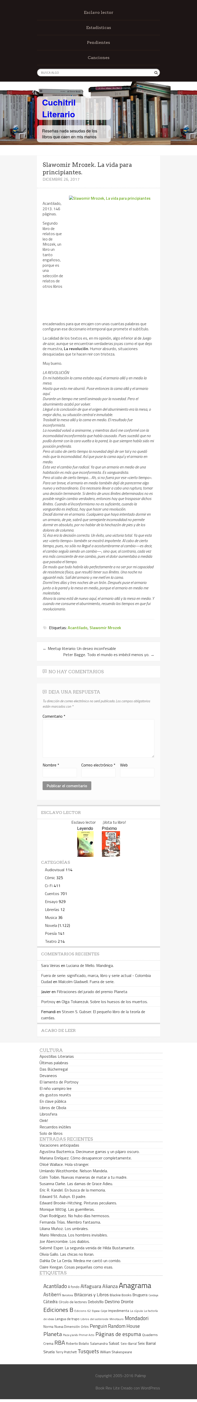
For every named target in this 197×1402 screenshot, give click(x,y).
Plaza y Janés (70, 1335)
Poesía (51, 933)
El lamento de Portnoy (59, 1082)
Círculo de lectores (73, 1301)
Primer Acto (86, 1335)
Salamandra (99, 1343)
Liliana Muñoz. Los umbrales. (64, 1228)
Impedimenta (118, 1310)
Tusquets (88, 1351)
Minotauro (117, 1319)
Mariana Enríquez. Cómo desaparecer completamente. (86, 1158)
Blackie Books (121, 1295)
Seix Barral (147, 1343)
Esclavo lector (98, 12)
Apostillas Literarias (57, 1056)
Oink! (44, 1120)
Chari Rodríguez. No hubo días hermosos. (75, 1216)
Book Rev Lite (107, 1388)
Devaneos (48, 1075)
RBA (59, 1342)
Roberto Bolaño (77, 1343)
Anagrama (135, 1285)
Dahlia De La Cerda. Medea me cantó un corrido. (80, 1260)
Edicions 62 (82, 1310)
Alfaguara (91, 1286)
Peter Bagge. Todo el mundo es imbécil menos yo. (108, 654)
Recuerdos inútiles (55, 1127)
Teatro (51, 941)
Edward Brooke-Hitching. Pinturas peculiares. (78, 1203)
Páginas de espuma (118, 1334)
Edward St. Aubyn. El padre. (63, 1196)
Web (124, 765)
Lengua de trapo (67, 1318)
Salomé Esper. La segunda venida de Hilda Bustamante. (87, 1248)
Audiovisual (54, 870)
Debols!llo (96, 1302)
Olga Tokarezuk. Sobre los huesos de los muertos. (105, 1001)
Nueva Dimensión (67, 1326)
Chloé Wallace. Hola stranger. (64, 1164)
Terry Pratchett (66, 1352)
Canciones (99, 57)
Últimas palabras (54, 1063)
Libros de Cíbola (53, 1108)
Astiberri (52, 1294)
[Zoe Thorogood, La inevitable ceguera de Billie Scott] (111, 855)
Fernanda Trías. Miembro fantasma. (70, 1222)
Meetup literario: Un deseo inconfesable (79, 648)
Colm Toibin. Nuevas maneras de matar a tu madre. (83, 1177)
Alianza (110, 1286)
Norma (48, 1326)
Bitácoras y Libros (91, 1294)
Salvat (114, 1343)
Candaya (153, 1295)
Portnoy (48, 1001)
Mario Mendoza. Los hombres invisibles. (74, 1235)
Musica (51, 917)
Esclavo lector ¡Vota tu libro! (98, 822)
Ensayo (51, 901)
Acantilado (77, 628)
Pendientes (98, 42)
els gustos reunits (55, 1095)
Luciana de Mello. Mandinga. (90, 965)
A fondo (74, 1286)
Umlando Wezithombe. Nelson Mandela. (74, 1171)
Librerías (52, 909)
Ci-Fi (49, 885)
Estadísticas (98, 27)
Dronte (127, 1301)
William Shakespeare (116, 1352)
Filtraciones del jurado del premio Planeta (92, 991)
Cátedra (50, 1301)
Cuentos (52, 893)
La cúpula (136, 1311)
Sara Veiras (50, 965)
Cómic (50, 878)
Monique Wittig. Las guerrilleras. (67, 1209)
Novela (51, 925)
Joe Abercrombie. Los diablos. (65, 1241)
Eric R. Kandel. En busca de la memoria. (73, 1190)
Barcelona (67, 1295)
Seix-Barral (129, 1343)
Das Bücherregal (54, 1069)
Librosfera (48, 1114)
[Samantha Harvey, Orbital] (85, 855)
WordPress (150, 1388)
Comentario (54, 716)
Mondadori (137, 1318)
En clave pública (53, 1101)
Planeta (52, 1334)
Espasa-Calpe (99, 1311)
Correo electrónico (98, 765)
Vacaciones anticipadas (59, 1145)
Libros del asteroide (95, 1319)
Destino (112, 1301)
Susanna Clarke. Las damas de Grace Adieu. (76, 1183)
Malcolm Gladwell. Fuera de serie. (86, 981)
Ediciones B (58, 1309)
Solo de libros (51, 1133)
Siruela (49, 1352)
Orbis (85, 1326)
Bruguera (140, 1295)
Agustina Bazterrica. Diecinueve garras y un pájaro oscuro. (90, 1151)
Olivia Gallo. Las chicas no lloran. (67, 1254)
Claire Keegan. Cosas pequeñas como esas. (76, 1267)
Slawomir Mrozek (105, 628)
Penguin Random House (115, 1326)
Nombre (51, 765)
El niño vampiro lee (56, 1088)
